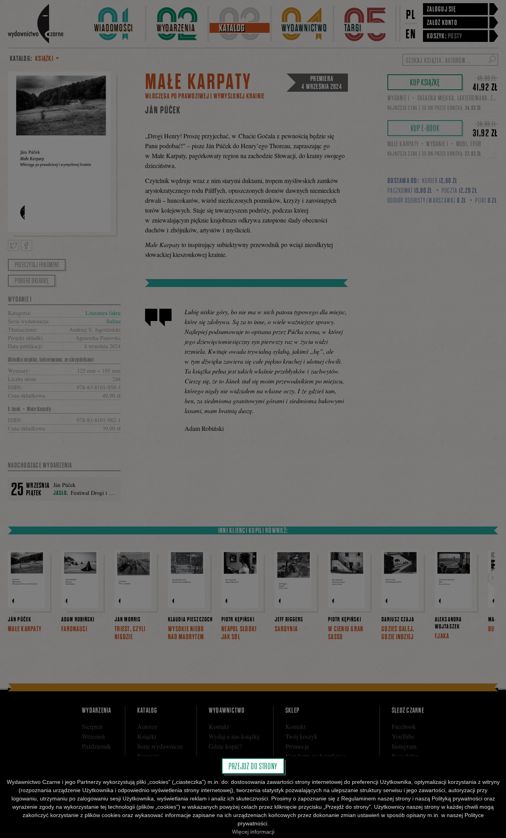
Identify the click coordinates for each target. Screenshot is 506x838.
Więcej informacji (253, 832)
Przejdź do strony (253, 766)
